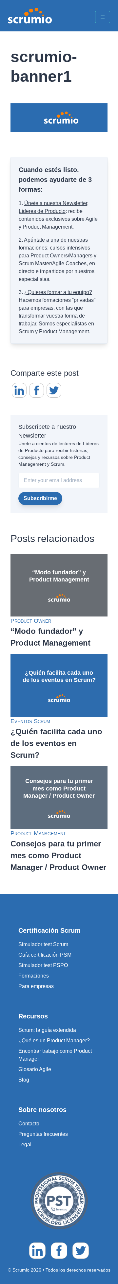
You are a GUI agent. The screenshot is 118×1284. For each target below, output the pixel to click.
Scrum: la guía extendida (47, 1030)
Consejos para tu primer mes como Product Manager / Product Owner (58, 855)
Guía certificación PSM (44, 955)
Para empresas (36, 986)
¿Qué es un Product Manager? (54, 1040)
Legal (24, 1144)
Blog (23, 1080)
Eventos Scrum (30, 721)
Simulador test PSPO (43, 965)
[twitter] (54, 390)
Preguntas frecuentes (43, 1134)
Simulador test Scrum (43, 944)
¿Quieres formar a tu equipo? (58, 292)
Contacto (28, 1123)
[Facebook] (36, 390)
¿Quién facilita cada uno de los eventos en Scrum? (56, 743)
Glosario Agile (34, 1069)
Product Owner (30, 620)
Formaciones (33, 976)
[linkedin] (19, 390)
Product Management (38, 833)
